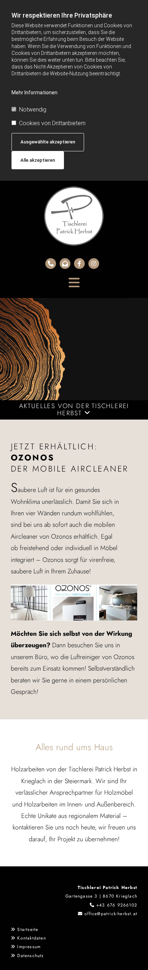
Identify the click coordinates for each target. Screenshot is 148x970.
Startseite (27, 929)
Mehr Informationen (34, 92)
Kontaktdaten (31, 938)
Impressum (29, 946)
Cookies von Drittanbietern (52, 123)
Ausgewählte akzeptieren (47, 142)
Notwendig (32, 109)
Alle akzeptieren (37, 160)
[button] (74, 279)
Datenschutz (30, 955)
